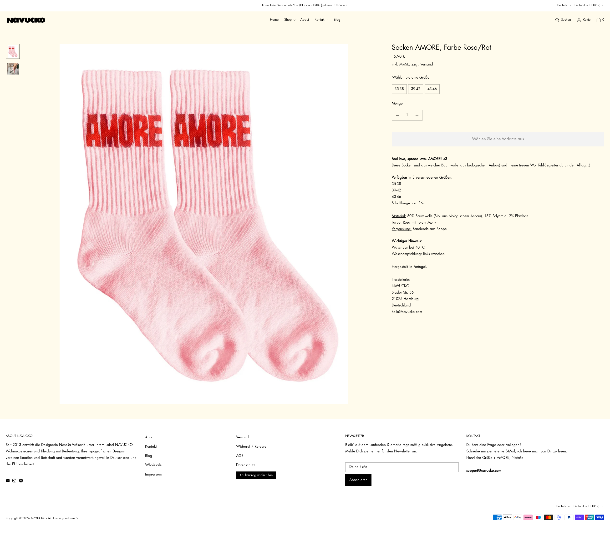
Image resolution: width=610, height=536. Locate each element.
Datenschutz (245, 465)
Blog (148, 456)
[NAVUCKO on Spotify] (21, 480)
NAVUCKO (38, 518)
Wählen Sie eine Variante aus (498, 139)
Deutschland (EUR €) (587, 5)
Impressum (153, 474)
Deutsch (562, 5)
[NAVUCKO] (26, 20)
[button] (289, 20)
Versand (426, 64)
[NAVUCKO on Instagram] (14, 480)
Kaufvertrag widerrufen (256, 475)
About (149, 437)
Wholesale (153, 465)
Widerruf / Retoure (251, 447)
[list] (204, 224)
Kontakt (151, 447)
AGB (240, 456)
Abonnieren (358, 480)
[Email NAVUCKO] (7, 480)
